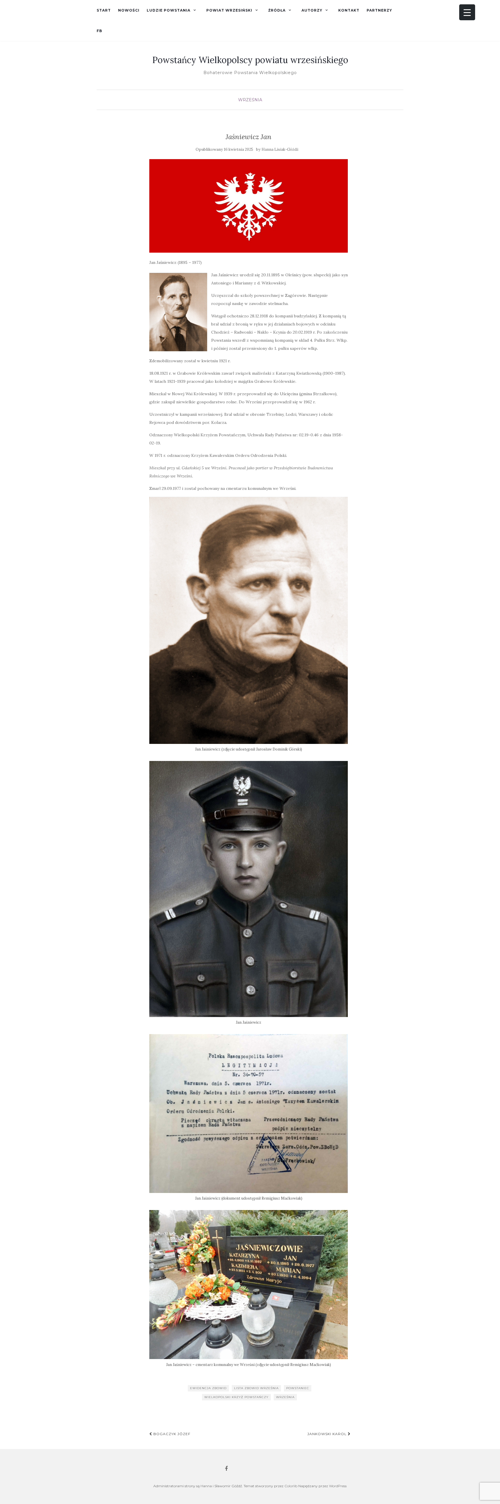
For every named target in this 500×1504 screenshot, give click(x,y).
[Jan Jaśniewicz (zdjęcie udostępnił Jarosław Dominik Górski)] (178, 312)
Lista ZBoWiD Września (256, 1388)
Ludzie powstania (168, 10)
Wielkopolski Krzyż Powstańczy (236, 1397)
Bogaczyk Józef (171, 1434)
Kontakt (348, 10)
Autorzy (312, 10)
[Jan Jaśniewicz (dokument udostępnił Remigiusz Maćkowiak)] (248, 1113)
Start (104, 10)
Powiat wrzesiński (229, 10)
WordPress (338, 1486)
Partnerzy (379, 10)
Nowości (128, 10)
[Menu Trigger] (467, 12)
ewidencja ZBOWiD (208, 1388)
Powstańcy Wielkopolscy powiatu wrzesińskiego (250, 60)
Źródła (277, 10)
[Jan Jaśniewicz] (248, 889)
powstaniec (297, 1388)
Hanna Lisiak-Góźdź (280, 149)
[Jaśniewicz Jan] (248, 206)
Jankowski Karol (327, 1434)
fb (99, 31)
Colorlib (290, 1486)
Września (250, 99)
